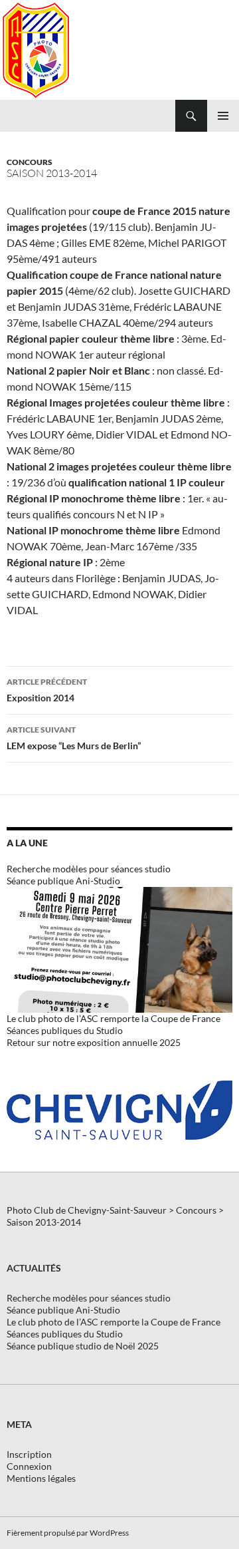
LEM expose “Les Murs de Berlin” (74, 738)
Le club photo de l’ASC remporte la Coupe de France (113, 1018)
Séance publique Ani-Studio (63, 880)
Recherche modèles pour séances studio (89, 868)
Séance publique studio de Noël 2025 (83, 1345)
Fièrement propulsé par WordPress (68, 1533)
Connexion (29, 1466)
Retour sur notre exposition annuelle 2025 (94, 1042)
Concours (29, 162)
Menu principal (223, 116)
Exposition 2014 (47, 690)
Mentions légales (41, 1478)
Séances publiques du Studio (65, 1030)
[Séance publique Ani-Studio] (119, 948)
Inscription (29, 1454)
